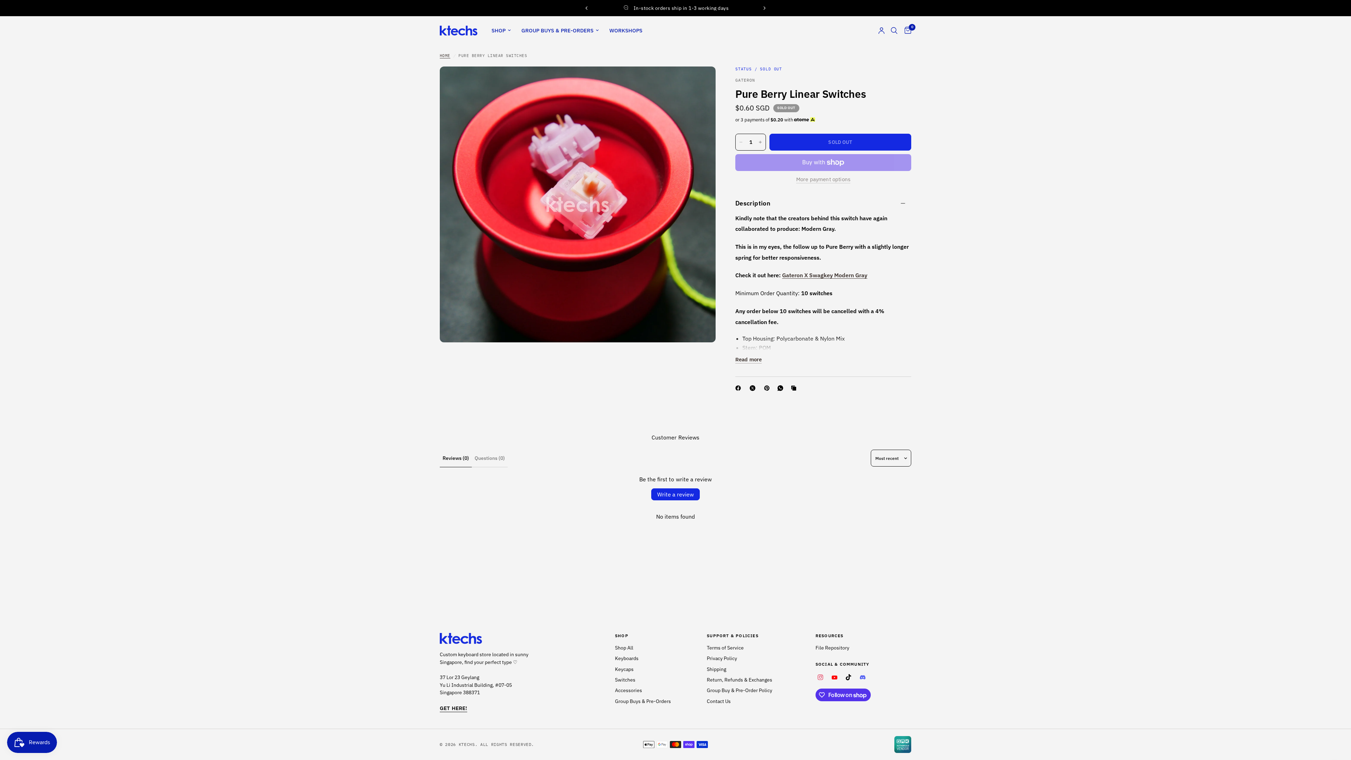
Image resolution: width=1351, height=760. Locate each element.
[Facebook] (739, 388)
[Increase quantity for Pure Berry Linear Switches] (760, 142)
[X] (754, 388)
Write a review (675, 494)
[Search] (894, 31)
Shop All (624, 648)
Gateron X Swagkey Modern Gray (824, 275)
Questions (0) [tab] (490, 458)
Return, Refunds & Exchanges (739, 680)
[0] (906, 31)
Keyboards (627, 658)
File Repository (832, 648)
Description (752, 203)
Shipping (716, 669)
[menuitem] (501, 30)
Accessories (628, 690)
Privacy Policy (722, 658)
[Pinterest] (768, 388)
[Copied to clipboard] (795, 388)
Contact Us (719, 701)
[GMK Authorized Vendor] (902, 744)
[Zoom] (701, 81)
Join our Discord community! (676, 7)
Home (445, 55)
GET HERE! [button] (453, 708)
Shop (498, 30)
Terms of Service (725, 648)
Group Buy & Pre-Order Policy (739, 690)
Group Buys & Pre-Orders (557, 30)
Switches (625, 680)
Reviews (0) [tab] (456, 458)
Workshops (625, 30)
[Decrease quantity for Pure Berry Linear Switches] (741, 142)
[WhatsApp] (782, 388)
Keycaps (624, 669)
